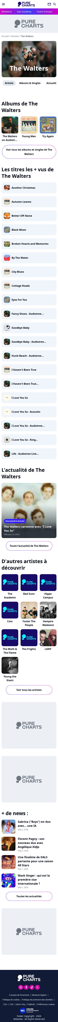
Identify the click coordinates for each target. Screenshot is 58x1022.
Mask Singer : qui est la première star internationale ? (34, 879)
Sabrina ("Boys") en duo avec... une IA (34, 824)
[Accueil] (26, 4)
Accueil (5, 36)
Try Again (48, 136)
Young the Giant (10, 678)
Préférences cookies (46, 1004)
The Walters (29, 68)
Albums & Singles (30, 83)
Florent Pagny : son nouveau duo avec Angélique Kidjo (31, 843)
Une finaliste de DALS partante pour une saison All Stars (35, 861)
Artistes (15, 36)
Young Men (29, 136)
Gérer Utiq (20, 1004)
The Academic (10, 595)
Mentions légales (39, 995)
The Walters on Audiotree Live (10, 140)
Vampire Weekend (48, 623)
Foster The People (29, 623)
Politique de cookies (11, 999)
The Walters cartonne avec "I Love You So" (28, 528)
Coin (10, 621)
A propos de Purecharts (19, 995)
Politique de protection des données (37, 999)
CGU (5, 1004)
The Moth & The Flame (10, 650)
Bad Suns (29, 593)
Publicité (31, 1004)
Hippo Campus (48, 595)
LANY (48, 649)
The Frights (29, 649)
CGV (11, 1004)
